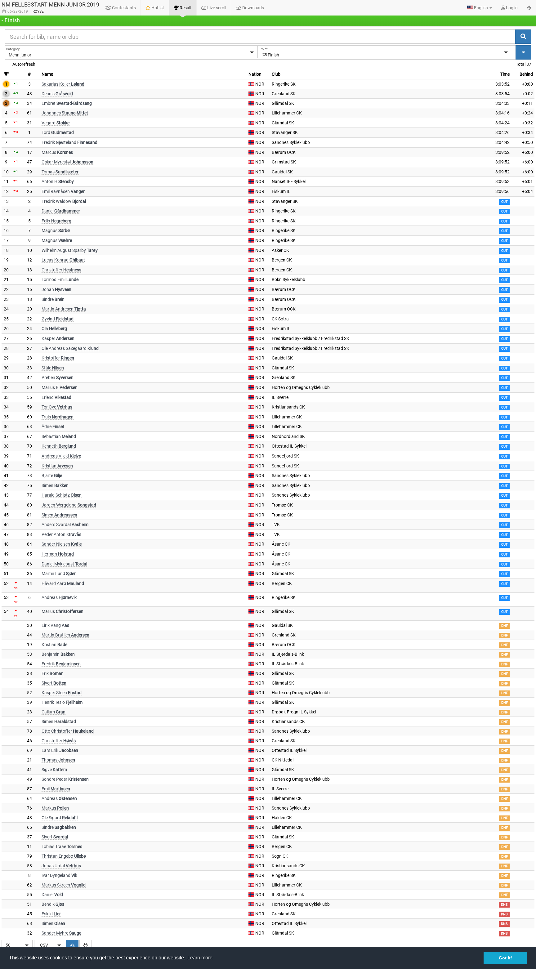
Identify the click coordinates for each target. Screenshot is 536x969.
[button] (479, 8)
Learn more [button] (199, 957)
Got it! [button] (505, 957)
